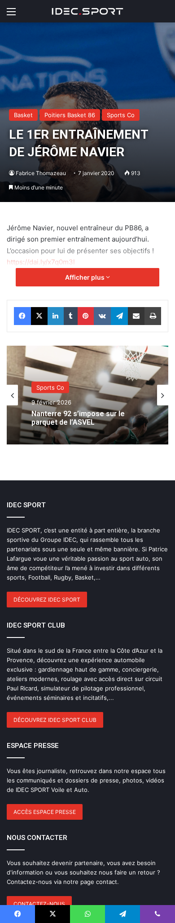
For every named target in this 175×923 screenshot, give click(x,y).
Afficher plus (85, 277)
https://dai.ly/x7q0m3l (41, 262)
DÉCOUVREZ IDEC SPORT (46, 599)
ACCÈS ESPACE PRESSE (44, 812)
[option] (87, 395)
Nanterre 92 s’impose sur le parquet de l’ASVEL (78, 417)
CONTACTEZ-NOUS (39, 904)
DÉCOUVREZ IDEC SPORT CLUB (54, 719)
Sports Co (121, 115)
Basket (23, 115)
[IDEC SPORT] (87, 11)
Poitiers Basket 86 (69, 115)
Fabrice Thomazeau (41, 173)
